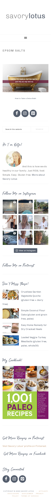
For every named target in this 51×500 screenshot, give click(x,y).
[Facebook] (16, 113)
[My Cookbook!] (26, 421)
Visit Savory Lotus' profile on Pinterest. (25, 446)
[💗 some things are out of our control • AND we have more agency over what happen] (10, 238)
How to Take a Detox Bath (25, 98)
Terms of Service (30, 496)
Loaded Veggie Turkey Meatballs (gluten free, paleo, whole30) (34, 341)
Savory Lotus (25, 16)
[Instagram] (25, 113)
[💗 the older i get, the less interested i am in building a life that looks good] (25, 207)
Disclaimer (27, 493)
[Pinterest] (33, 113)
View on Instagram (27, 250)
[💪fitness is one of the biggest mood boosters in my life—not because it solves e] (10, 222)
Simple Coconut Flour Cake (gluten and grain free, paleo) (34, 314)
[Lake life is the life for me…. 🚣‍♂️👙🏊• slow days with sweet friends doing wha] (10, 207)
